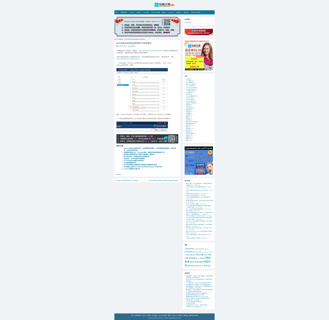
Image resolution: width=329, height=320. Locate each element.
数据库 (164, 12)
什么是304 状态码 (190, 303)
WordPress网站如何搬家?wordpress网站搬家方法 (198, 197)
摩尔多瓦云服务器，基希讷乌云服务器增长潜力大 (198, 298)
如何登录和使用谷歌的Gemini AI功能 (195, 295)
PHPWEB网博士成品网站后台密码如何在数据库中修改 (140, 165)
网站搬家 (200, 262)
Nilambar (178, 318)
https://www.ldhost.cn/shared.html (127, 59)
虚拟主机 (188, 135)
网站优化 (188, 130)
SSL (200, 252)
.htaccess (189, 248)
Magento (206, 249)
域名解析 (206, 255)
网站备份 (203, 258)
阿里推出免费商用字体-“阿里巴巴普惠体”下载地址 (139, 154)
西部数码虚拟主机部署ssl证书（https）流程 (197, 296)
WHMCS (188, 94)
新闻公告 (186, 12)
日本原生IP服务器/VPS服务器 (193, 238)
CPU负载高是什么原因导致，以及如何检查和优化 (198, 284)
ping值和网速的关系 (130, 163)
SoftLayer (195, 252)
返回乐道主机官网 (195, 12)
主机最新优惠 (123, 12)
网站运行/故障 (189, 133)
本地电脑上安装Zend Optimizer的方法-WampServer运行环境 (143, 167)
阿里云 (187, 140)
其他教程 (188, 109)
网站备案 (188, 132)
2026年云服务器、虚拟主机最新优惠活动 (196, 187)
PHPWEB (188, 251)
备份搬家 (188, 113)
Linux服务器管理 (190, 91)
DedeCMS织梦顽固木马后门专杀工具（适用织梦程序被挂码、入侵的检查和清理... (199, 213)
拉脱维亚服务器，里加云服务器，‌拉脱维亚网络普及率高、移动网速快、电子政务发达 (199, 287)
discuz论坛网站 (190, 86)
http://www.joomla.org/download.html (151, 51)
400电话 (188, 79)
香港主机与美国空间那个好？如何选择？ (128, 180)
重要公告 (188, 139)
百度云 (198, 258)
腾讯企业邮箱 (189, 210)
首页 (116, 12)
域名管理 (188, 111)
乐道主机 (132, 46)
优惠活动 (188, 104)
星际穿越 (188, 120)
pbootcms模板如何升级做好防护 (194, 301)
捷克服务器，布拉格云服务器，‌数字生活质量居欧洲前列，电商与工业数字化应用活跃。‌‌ (199, 290)
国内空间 (193, 255)
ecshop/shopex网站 (191, 87)
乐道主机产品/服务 (190, 103)
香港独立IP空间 (199, 266)
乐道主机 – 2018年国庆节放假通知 (134, 158)
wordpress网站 (190, 101)
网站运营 (178, 12)
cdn (195, 249)
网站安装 (193, 262)
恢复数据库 (193, 258)
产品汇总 (131, 12)
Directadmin (200, 249)
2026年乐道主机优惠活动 (192, 195)
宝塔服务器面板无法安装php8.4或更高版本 (196, 293)
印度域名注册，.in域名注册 (192, 300)
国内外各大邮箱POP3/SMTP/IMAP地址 (195, 216)
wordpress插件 (190, 99)
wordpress (171, 12)
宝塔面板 (188, 115)
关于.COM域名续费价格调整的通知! (194, 209)
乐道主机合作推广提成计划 (192, 193)
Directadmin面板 (155, 12)
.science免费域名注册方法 (132, 169)
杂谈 (187, 127)
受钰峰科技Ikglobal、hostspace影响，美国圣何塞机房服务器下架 (144, 152)
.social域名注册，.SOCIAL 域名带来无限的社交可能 (198, 283)
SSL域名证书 (189, 92)
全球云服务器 (189, 108)
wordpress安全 (190, 98)
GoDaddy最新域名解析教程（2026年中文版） (197, 190)
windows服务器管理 (191, 96)
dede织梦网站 (189, 82)
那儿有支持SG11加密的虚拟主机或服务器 (136, 156)
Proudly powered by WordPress (156, 318)
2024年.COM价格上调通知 (192, 204)
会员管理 (188, 106)
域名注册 (199, 254)
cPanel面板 (146, 12)
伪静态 (188, 255)
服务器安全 (188, 125)
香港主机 (137, 57)
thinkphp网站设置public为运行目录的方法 (196, 234)
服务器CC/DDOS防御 (191, 121)
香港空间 (207, 265)
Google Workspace (190, 89)
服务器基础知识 (190, 123)
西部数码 (188, 137)
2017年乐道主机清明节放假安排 (134, 160)
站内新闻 (120, 174)
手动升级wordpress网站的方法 (193, 306)
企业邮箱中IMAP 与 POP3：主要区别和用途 (197, 305)
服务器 (138, 12)
